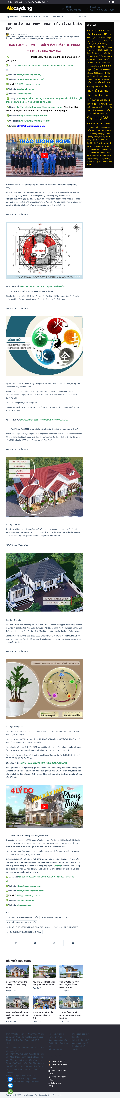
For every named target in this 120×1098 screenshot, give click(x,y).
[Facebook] (110, 2)
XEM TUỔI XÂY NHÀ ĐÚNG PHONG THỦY (24, 932)
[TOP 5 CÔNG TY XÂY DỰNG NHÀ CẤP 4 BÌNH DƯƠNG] (71, 1002)
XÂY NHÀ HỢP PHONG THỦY (66, 927)
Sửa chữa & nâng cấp (58, 1040)
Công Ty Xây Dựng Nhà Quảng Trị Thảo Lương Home (16, 985)
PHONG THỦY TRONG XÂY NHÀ (55, 917)
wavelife (103, 114)
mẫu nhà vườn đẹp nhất (97, 62)
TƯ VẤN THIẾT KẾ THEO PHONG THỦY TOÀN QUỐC (28, 927)
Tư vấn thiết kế (55, 1037)
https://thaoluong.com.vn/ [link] (25, 1078)
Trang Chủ (14, 16)
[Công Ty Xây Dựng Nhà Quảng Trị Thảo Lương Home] (17, 971)
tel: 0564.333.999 (27, 65)
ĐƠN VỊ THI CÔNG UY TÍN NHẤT (51, 37)
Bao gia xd (94, 30)
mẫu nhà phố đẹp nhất (99, 59)
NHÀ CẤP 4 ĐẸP (13, 37)
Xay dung (98, 118)
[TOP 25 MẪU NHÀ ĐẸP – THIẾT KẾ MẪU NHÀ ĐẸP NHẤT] (17, 1002)
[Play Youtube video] (44, 155)
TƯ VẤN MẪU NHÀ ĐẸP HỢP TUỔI (21, 922)
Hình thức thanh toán (80, 1040)
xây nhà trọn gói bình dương (98, 146)
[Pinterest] (54, 943)
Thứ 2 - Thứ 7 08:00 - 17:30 (102, 10)
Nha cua (101, 73)
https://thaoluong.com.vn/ (33, 115)
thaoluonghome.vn (25, 89)
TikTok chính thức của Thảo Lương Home (39, 107)
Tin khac (94, 103)
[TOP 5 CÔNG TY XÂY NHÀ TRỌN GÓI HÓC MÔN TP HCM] (71, 971)
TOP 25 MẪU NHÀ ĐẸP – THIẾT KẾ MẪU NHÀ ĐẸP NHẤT (17, 1015)
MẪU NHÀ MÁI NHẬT (97, 47)
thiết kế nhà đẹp (101, 100)
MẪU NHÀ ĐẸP (68, 37)
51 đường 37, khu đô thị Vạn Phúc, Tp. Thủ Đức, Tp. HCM (28, 2)
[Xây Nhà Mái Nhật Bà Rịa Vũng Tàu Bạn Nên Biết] (44, 971)
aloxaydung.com (24, 93)
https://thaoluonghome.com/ (34, 121)
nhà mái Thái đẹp (100, 76)
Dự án (45, 16)
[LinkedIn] (73, 943)
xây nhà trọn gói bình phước (99, 149)
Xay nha (96, 123)
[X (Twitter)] (34, 943)
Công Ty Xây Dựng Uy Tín (29, 37)
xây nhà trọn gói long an (97, 152)
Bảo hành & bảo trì (79, 1043)
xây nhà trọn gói (102, 143)
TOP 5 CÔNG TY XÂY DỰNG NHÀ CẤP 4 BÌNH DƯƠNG (70, 1015)
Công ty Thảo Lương (29, 16)
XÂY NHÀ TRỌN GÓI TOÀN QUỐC (49, 39)
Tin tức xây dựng (56, 1034)
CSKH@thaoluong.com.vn (28, 84)
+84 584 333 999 (73, 10)
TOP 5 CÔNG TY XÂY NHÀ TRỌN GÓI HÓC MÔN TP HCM (69, 985)
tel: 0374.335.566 (65, 65)
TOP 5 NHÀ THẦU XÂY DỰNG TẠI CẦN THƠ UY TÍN (44, 1015)
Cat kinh (102, 38)
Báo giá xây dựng (56, 1049)
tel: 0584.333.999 (46, 65)
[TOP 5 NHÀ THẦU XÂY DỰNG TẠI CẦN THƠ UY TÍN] (44, 1002)
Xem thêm (56, 16)
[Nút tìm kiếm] (111, 16)
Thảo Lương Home (20, 57)
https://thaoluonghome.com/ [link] (26, 1081)
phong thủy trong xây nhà (26, 39)
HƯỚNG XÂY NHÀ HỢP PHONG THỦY (22, 917)
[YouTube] (113, 2)
